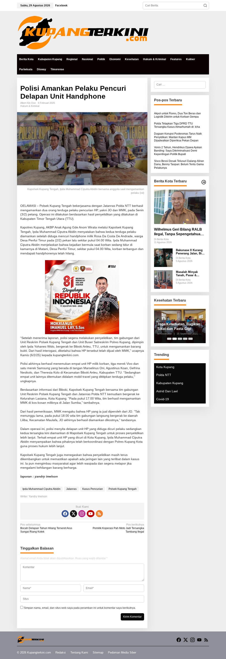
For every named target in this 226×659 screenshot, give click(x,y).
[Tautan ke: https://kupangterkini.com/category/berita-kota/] (203, 182)
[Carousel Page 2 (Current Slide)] (174, 339)
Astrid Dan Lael (167, 391)
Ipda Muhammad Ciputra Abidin (41, 489)
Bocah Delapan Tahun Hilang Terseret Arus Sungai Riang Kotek (46, 528)
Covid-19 (162, 399)
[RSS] (99, 513)
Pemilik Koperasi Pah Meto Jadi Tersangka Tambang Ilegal (118, 528)
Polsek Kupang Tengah (123, 489)
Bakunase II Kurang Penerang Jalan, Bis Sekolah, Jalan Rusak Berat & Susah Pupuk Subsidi (190, 251)
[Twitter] (73, 513)
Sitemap (98, 652)
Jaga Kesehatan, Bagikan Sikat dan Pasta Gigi (178, 326)
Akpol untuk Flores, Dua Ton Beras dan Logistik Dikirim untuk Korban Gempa (177, 115)
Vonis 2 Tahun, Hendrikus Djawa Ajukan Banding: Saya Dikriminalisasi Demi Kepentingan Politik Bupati (178, 151)
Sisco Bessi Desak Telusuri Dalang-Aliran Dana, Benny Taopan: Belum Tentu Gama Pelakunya (179, 164)
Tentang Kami (79, 652)
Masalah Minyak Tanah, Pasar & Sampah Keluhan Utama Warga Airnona (191, 273)
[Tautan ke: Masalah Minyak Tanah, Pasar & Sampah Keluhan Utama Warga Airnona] (163, 279)
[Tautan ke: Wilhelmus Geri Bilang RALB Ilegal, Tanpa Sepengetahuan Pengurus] (180, 207)
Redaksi (60, 652)
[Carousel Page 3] (180, 339)
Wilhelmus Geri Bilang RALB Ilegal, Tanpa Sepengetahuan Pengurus (178, 232)
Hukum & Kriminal (29, 106)
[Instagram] (81, 513)
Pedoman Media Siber (122, 652)
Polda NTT (163, 375)
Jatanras (71, 489)
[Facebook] (65, 513)
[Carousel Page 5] (190, 339)
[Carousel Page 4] (185, 339)
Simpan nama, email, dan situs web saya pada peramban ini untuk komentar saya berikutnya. (80, 607)
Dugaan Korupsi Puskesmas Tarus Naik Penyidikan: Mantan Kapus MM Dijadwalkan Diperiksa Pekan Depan (178, 137)
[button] (205, 5)
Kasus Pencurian (92, 489)
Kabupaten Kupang (169, 383)
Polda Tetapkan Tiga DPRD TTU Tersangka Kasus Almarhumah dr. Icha (177, 125)
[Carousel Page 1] (169, 339)
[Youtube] (90, 513)
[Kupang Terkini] (83, 32)
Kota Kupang (165, 367)
